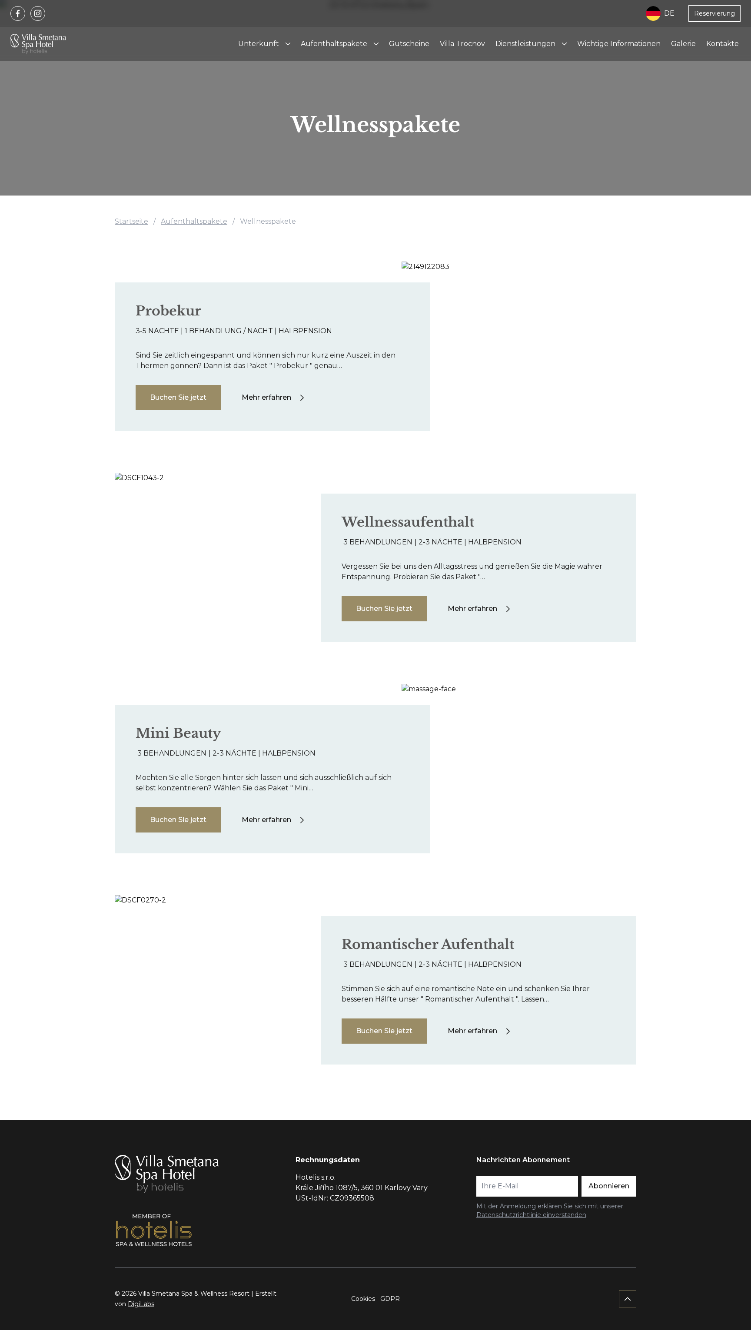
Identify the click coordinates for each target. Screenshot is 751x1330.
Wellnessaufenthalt (408, 522)
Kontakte (722, 44)
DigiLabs (141, 1304)
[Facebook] (17, 13)
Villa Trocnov (462, 44)
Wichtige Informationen (619, 44)
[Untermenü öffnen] (287, 44)
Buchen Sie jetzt (178, 397)
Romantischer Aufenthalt (428, 944)
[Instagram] (37, 13)
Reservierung (714, 13)
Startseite (131, 221)
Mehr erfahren (266, 397)
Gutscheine (409, 44)
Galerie (683, 44)
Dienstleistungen (525, 44)
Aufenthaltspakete (334, 44)
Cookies (363, 1299)
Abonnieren (608, 1186)
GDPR (390, 1299)
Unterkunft (258, 44)
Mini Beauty (178, 733)
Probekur (168, 311)
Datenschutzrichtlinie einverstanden (531, 1215)
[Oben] (627, 1298)
